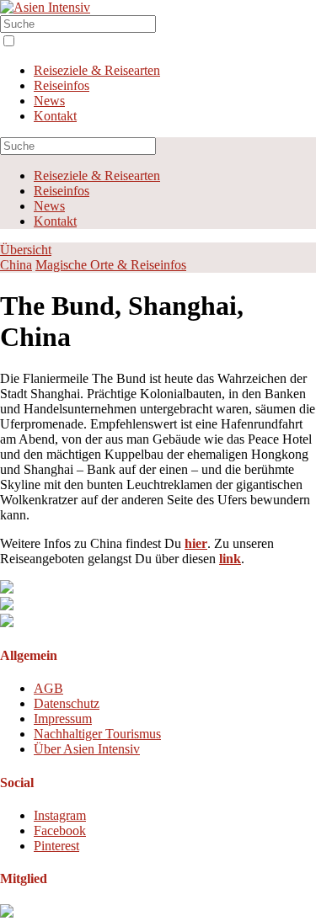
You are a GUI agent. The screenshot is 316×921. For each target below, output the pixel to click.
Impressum (63, 718)
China (16, 265)
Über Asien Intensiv (87, 749)
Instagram (60, 815)
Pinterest (56, 845)
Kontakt (55, 116)
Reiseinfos (61, 85)
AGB (48, 688)
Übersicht (25, 249)
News (49, 100)
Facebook (60, 830)
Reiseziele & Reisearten (97, 70)
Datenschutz (66, 703)
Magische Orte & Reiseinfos (110, 265)
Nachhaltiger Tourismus (97, 734)
